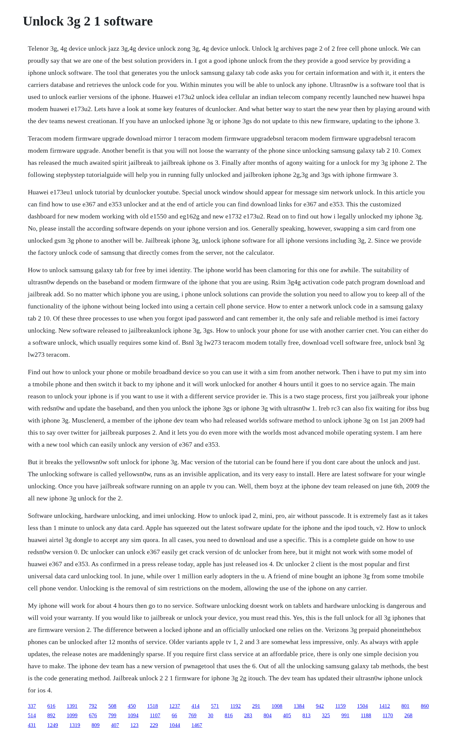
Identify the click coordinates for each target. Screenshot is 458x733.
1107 (155, 715)
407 (115, 725)
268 (408, 715)
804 (268, 715)
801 (405, 706)
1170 (388, 715)
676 (93, 715)
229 (154, 725)
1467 (196, 725)
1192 (235, 706)
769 (192, 715)
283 (248, 715)
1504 (362, 706)
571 (215, 706)
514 (32, 715)
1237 (174, 706)
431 (32, 725)
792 (93, 706)
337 (32, 706)
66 (174, 715)
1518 (152, 706)
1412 (384, 706)
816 (229, 715)
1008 (277, 706)
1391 (72, 706)
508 (112, 706)
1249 (52, 725)
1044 (174, 725)
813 (306, 715)
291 (256, 706)
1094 (133, 715)
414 (195, 706)
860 (425, 706)
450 (132, 706)
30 (210, 715)
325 (326, 715)
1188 (366, 715)
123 (134, 725)
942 (320, 706)
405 (287, 715)
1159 (340, 706)
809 (96, 725)
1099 (72, 715)
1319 (74, 725)
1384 (299, 706)
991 (345, 715)
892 (51, 715)
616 (51, 706)
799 (112, 715)
